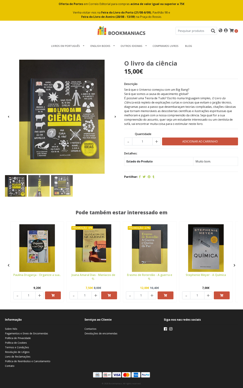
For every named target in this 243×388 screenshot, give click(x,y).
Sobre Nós (11, 328)
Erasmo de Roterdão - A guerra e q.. (149, 276)
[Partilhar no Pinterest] (149, 177)
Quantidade (143, 134)
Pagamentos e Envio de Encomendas (26, 333)
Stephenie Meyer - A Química (206, 275)
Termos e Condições (17, 347)
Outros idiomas (131, 46)
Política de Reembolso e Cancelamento (27, 361)
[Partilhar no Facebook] (140, 177)
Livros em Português (65, 46)
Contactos (90, 328)
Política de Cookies (16, 342)
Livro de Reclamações (17, 356)
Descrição (131, 84)
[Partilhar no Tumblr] (153, 177)
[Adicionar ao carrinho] (53, 295)
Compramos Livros (165, 46)
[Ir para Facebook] (165, 329)
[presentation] (8, 116)
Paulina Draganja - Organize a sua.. (37, 275)
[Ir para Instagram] (170, 329)
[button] (220, 31)
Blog (188, 46)
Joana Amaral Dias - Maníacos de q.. (93, 276)
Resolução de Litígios (17, 352)
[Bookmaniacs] (121, 30)
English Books (100, 46)
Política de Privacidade (18, 338)
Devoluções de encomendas (100, 333)
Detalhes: (130, 153)
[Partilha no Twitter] (144, 177)
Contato (9, 366)
